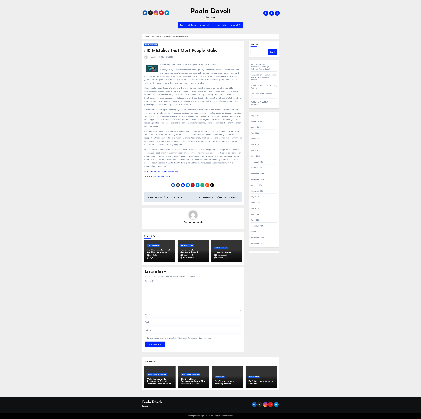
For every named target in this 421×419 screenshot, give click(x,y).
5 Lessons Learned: (223, 252)
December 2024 (257, 174)
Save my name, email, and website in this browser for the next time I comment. (179, 338)
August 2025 (256, 127)
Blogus (217, 416)
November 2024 (257, 179)
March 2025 (255, 156)
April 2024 (255, 214)
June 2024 (255, 203)
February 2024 (257, 226)
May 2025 (255, 145)
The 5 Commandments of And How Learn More (217, 197)
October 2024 (256, 185)
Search (254, 45)
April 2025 (255, 150)
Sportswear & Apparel (157, 375)
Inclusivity (219, 377)
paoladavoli (155, 57)
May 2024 (255, 208)
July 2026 (255, 116)
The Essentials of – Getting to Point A (166, 197)
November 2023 (257, 243)
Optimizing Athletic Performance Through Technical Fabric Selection (262, 66)
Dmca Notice (206, 25)
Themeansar (228, 416)
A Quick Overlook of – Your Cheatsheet (161, 171)
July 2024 (255, 197)
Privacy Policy (221, 25)
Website (148, 330)
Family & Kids (254, 377)
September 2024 (258, 191)
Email (147, 322)
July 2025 (255, 133)
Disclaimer (192, 25)
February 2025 (257, 162)
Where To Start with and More (157, 176)
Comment (149, 281)
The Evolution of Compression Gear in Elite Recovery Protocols (263, 77)
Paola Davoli (211, 11)
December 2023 (257, 237)
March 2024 (256, 220)
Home (181, 25)
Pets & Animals (151, 45)
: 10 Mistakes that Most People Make (181, 51)
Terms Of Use (236, 25)
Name (148, 314)
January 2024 (256, 232)
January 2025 (256, 168)
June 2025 (255, 139)
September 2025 (258, 121)
